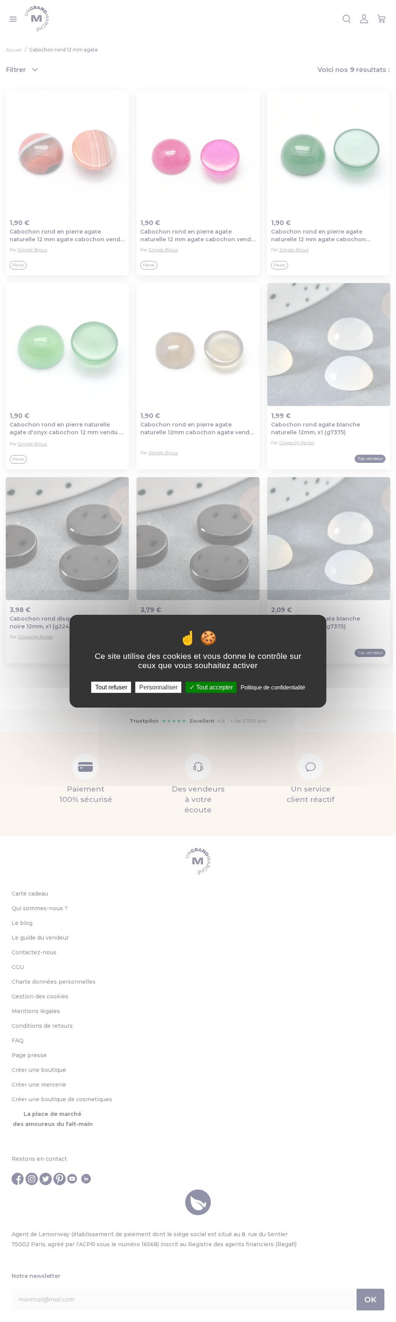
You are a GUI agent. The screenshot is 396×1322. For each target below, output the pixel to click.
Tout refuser (111, 687)
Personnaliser (158, 687)
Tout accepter (214, 687)
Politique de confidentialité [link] (273, 687)
